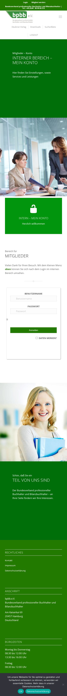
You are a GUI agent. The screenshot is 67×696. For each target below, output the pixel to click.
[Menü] (60, 16)
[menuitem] (25, 2)
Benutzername (33, 293)
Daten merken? (48, 338)
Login (25, 2)
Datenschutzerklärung (15, 570)
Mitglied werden (38, 2)
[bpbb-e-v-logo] (27, 16)
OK (20, 691)
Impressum (10, 565)
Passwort (34, 306)
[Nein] (63, 684)
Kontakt (8, 560)
